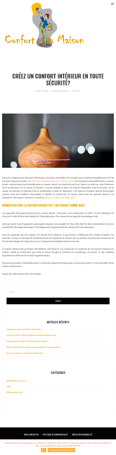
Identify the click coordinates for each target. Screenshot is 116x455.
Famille (9, 386)
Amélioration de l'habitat (61, 91)
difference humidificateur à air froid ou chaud (52, 181)
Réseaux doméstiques (15, 392)
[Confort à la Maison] (44, 26)
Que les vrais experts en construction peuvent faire (25, 353)
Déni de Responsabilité (82, 434)
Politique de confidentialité (61, 450)
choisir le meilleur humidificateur (59, 198)
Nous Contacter (31, 434)
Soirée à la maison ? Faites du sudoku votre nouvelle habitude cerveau (31, 335)
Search (58, 301)
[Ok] (112, 447)
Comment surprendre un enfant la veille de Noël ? (24, 329)
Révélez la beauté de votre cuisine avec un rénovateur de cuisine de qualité (33, 347)
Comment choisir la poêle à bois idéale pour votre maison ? (28, 341)
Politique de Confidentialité (55, 434)
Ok (43, 450)
